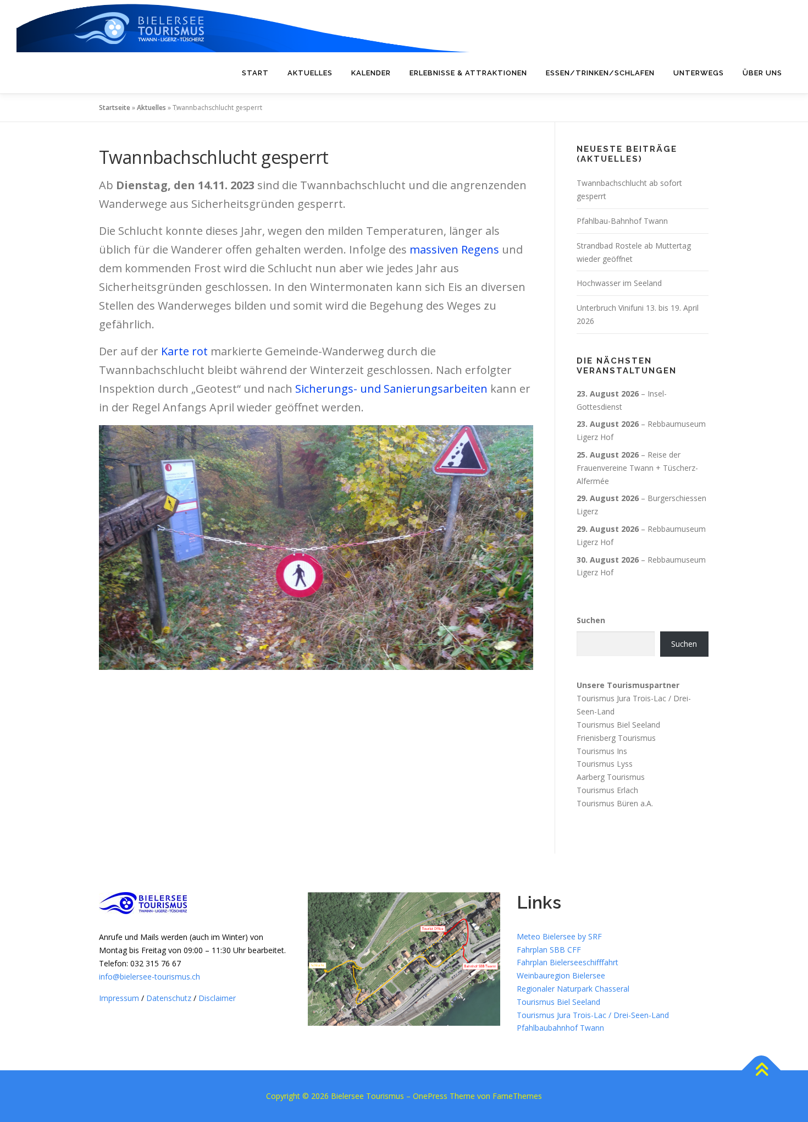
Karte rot (184, 351)
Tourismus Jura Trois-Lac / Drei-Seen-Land (593, 1015)
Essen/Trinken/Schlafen (600, 73)
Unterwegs (698, 73)
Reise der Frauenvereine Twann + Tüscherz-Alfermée (637, 467)
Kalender (371, 73)
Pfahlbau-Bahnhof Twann (622, 221)
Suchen (591, 620)
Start (255, 73)
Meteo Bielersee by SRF (559, 936)
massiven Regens (454, 249)
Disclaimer (217, 998)
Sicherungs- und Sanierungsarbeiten (391, 388)
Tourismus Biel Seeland (618, 724)
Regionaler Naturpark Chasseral (573, 988)
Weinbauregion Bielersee (561, 975)
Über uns (762, 73)
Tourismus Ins (602, 750)
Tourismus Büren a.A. (615, 803)
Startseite (114, 107)
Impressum (119, 998)
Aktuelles (310, 73)
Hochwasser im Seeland (619, 283)
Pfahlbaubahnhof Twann (560, 1027)
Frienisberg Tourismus (616, 738)
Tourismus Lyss (605, 763)
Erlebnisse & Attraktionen (468, 73)
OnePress (430, 1096)
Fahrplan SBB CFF (549, 949)
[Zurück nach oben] (761, 1070)
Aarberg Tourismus (611, 777)
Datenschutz (168, 998)
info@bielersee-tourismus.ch (149, 976)
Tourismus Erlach (607, 790)
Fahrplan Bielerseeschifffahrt (567, 962)
